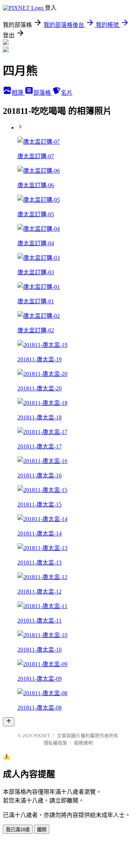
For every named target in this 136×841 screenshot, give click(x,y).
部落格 (42, 93)
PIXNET (42, 735)
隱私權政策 (55, 743)
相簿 (18, 93)
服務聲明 (83, 743)
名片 (67, 93)
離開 (41, 829)
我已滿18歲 (18, 829)
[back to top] (9, 721)
